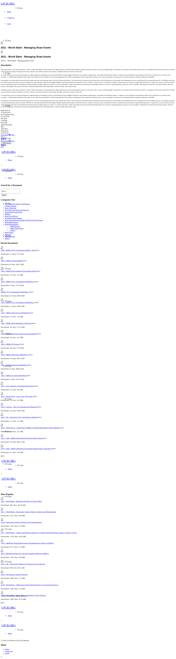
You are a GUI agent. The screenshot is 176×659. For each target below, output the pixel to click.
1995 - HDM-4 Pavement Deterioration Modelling (19, 334)
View (13, 135)
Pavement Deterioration (13, 218)
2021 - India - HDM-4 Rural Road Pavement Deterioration (22, 438)
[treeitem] (17, 204)
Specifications (10, 237)
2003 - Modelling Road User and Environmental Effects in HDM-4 (25, 554)
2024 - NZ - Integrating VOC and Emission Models (19, 417)
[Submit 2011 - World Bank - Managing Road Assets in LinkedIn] (5, 139)
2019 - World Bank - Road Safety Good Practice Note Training (23, 595)
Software (8, 235)
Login (9, 24)
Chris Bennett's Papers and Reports (17, 204)
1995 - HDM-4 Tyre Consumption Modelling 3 (18, 282)
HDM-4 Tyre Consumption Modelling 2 (15, 292)
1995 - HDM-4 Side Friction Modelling (15, 313)
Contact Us (10, 18)
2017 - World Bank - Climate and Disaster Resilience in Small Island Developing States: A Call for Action (39, 533)
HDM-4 (7, 214)
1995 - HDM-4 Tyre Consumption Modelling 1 (18, 302)
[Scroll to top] (1, 657)
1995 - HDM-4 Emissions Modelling (14, 365)
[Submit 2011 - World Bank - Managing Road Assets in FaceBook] (1, 139)
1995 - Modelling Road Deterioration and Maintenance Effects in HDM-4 (27, 543)
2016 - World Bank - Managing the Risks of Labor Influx (21, 501)
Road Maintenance (11, 222)
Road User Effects (11, 216)
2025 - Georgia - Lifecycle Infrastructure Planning (19, 407)
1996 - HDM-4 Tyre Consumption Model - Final (18, 250)
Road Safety (9, 232)
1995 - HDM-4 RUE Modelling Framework (16, 323)
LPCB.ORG (8, 3)
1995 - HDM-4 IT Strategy (10, 344)
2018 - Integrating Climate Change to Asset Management (21, 522)
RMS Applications (17, 228)
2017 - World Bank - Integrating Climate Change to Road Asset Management (28, 512)
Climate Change (10, 206)
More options (7, 143)
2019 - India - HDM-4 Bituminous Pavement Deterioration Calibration (26, 449)
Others (12, 230)
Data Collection (10, 208)
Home (9, 12)
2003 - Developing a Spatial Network (14, 575)
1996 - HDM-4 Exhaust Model (12, 261)
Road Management (11, 224)
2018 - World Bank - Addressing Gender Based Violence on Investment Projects (29, 585)
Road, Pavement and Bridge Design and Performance (24, 220)
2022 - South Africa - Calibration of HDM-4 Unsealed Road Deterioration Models (30, 428)
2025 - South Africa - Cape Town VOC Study (17, 396)
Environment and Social (13, 212)
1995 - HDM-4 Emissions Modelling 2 (15, 355)
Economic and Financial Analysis (17, 210)
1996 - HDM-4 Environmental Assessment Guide (18, 271)
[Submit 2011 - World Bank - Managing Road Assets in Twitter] (3, 139)
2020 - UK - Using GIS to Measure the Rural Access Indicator (23, 564)
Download (5, 135)
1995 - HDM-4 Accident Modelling (14, 376)
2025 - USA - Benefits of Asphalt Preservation (17, 386)
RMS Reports (15, 226)
